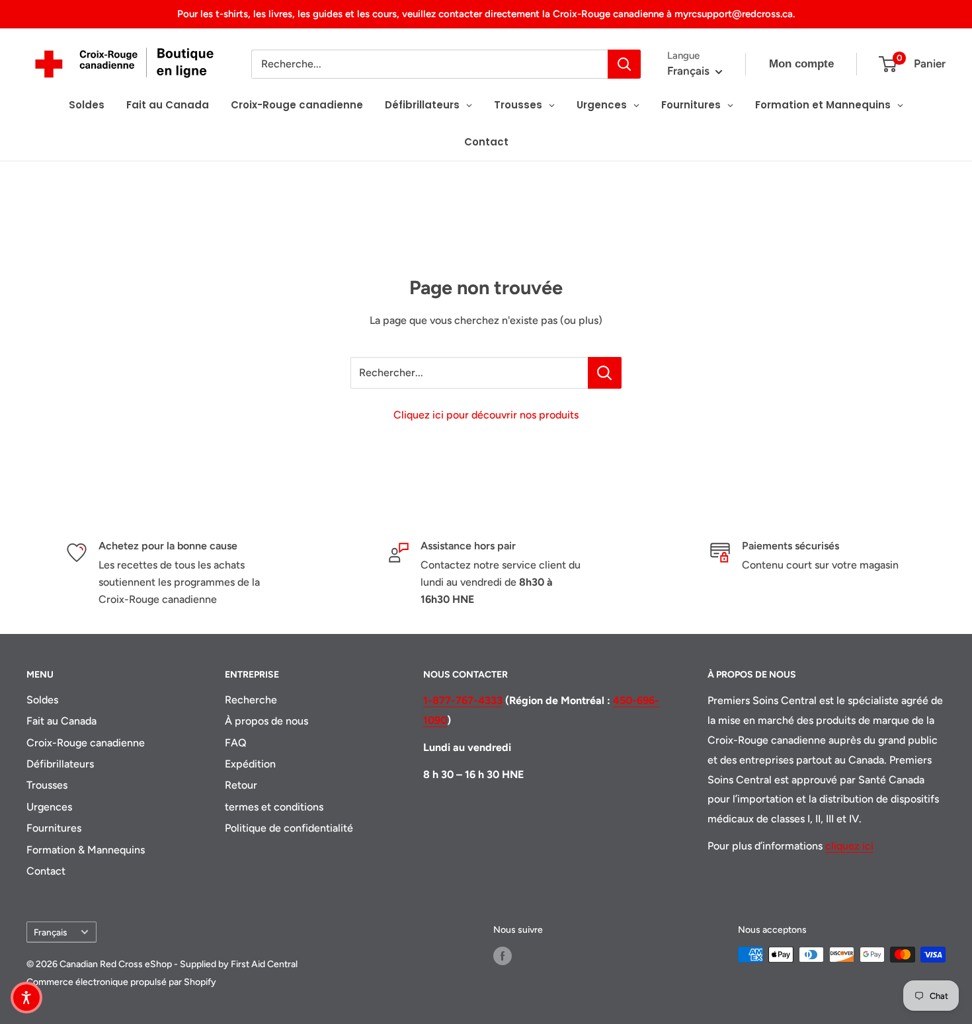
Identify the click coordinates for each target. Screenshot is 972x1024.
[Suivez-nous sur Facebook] (502, 956)
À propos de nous (266, 721)
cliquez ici (849, 846)
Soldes (42, 699)
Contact (45, 871)
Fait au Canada (61, 721)
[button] (26, 997)
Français (50, 932)
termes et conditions (274, 807)
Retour (241, 785)
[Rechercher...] (605, 373)
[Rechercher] (624, 64)
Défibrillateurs (60, 764)
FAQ (236, 742)
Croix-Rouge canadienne (85, 742)
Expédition (250, 764)
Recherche (251, 699)
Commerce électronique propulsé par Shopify (121, 982)
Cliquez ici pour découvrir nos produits (486, 415)
